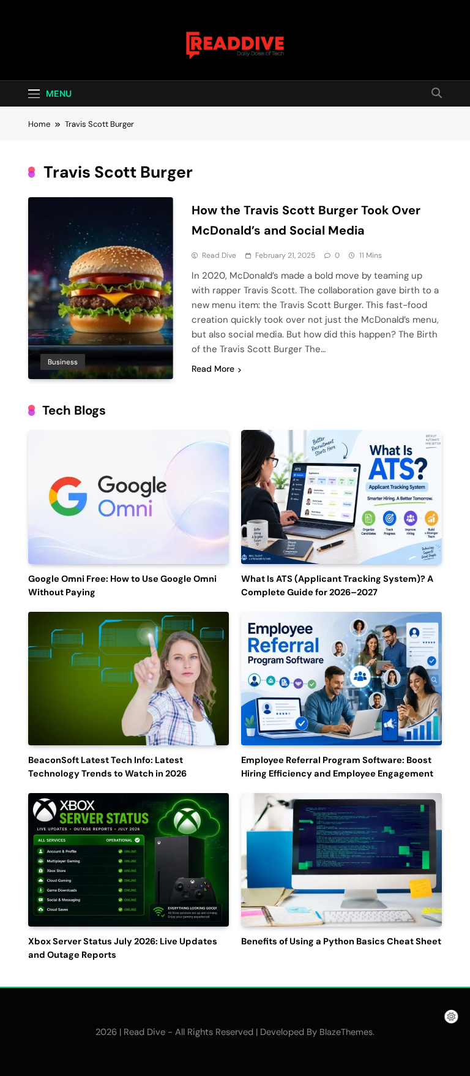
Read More (213, 368)
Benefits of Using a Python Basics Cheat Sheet (341, 941)
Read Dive (219, 255)
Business (63, 362)
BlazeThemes (346, 1031)
